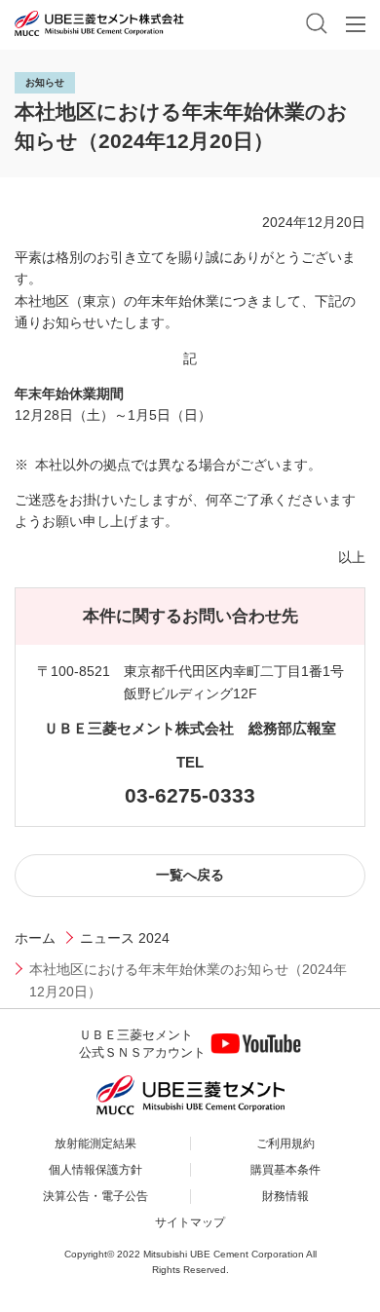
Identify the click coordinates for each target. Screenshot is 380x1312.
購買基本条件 (285, 1170)
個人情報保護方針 (95, 1170)
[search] (316, 23)
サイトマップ (190, 1222)
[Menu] (355, 24)
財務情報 (285, 1196)
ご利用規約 (285, 1143)
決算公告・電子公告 (95, 1196)
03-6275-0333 (190, 795)
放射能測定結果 (95, 1143)
